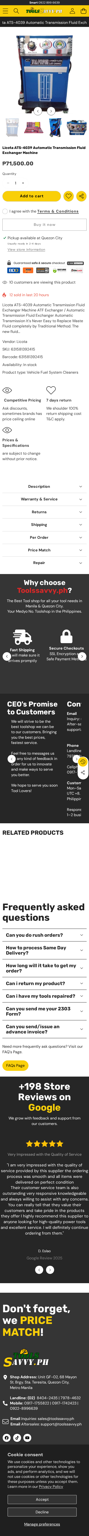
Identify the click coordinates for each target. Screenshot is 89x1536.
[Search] (16, 11)
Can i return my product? (35, 983)
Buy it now (45, 224)
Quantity (9, 174)
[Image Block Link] (44, 267)
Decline (42, 1512)
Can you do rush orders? (34, 935)
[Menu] (5, 11)
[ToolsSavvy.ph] (44, 11)
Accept (42, 1499)
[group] (12, 127)
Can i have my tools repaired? (40, 996)
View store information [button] (26, 249)
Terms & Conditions (58, 211)
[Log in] (72, 11)
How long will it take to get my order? (41, 968)
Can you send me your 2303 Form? (38, 1011)
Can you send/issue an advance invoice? (33, 1029)
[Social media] (83, 772)
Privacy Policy (51, 1486)
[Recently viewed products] (83, 762)
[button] (83, 11)
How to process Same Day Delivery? (36, 950)
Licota (22, 341)
